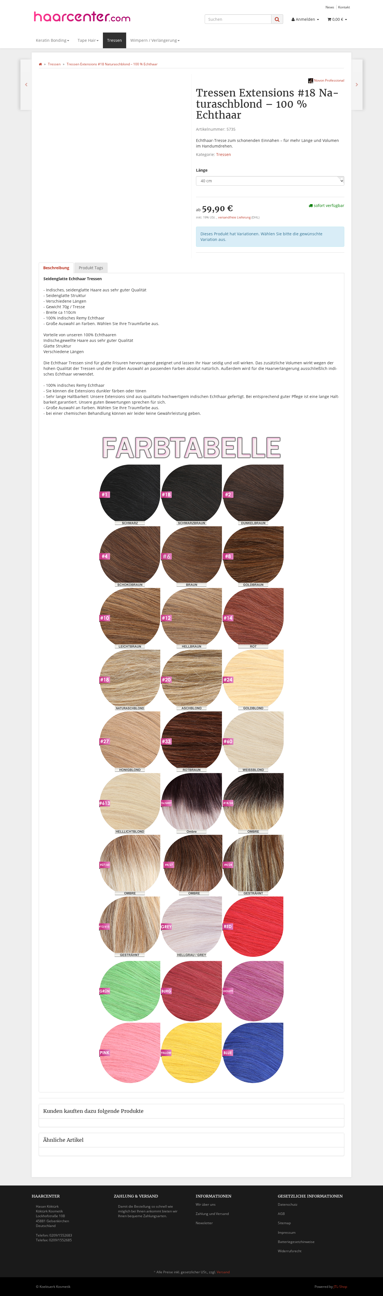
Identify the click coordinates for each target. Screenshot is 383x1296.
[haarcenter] (82, 18)
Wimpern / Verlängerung (153, 40)
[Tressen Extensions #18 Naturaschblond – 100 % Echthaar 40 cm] (357, 84)
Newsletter (204, 1223)
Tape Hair (87, 40)
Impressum (287, 1232)
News (330, 7)
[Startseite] (40, 64)
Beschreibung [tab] (56, 267)
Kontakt (344, 7)
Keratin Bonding (51, 40)
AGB (281, 1213)
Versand (223, 1272)
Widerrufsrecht (289, 1251)
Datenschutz (287, 1204)
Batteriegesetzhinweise (296, 1241)
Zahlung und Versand (212, 1213)
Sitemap (284, 1223)
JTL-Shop (340, 1286)
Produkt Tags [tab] (91, 267)
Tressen (114, 40)
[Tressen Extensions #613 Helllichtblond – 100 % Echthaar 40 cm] (26, 84)
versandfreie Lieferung (234, 217)
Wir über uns (206, 1204)
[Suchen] (277, 19)
